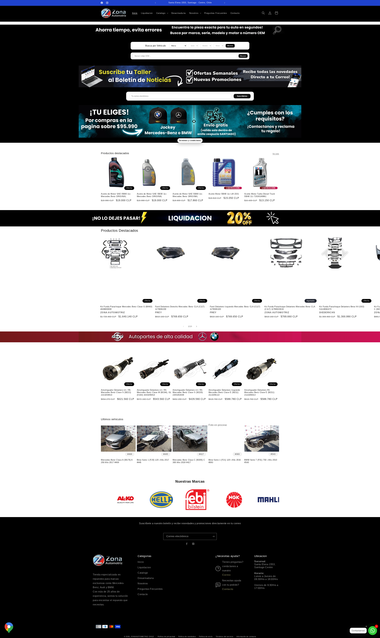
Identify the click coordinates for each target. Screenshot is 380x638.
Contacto (143, 594)
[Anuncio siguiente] (224, 3)
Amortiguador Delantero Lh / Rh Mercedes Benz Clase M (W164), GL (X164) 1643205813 (154, 392)
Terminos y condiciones (190, 140)
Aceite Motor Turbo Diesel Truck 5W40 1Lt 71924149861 (259, 195)
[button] (162, 13)
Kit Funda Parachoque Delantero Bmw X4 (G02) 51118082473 (341, 307)
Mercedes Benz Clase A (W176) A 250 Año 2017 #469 (117, 461)
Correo (226, 575)
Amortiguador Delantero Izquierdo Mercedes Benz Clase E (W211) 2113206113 (224, 392)
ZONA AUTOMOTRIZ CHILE (142, 636)
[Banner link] (190, 76)
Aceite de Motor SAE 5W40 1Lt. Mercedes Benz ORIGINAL (188, 195)
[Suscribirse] (213, 536)
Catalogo (143, 573)
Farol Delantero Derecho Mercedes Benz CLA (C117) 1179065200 (180, 307)
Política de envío (206, 636)
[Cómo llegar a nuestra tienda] (9, 628)
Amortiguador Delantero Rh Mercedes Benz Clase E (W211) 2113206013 (259, 392)
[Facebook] (186, 544)
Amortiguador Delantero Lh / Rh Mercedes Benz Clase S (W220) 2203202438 (188, 392)
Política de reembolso (187, 636)
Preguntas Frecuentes (150, 589)
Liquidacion (144, 567)
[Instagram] (193, 544)
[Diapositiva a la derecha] (196, 326)
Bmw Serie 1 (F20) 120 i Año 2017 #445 (153, 461)
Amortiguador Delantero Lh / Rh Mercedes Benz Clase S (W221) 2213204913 (116, 392)
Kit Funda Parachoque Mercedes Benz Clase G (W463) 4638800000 (126, 307)
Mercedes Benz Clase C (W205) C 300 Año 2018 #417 (189, 461)
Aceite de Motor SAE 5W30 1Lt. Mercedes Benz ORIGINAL (152, 195)
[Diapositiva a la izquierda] (183, 326)
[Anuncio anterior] (155, 3)
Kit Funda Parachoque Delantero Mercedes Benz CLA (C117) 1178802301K (290, 307)
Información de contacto (246, 636)
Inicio (141, 562)
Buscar (230, 46)
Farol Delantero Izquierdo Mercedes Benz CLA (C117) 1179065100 (235, 307)
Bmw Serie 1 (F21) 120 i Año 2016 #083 (225, 461)
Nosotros (143, 583)
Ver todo (276, 153)
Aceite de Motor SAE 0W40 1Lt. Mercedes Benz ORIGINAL (116, 195)
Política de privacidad (166, 636)
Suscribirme (242, 96)
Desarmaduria (146, 578)
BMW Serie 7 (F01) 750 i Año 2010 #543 (260, 461)
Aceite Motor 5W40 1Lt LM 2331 (224, 194)
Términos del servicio (224, 636)
